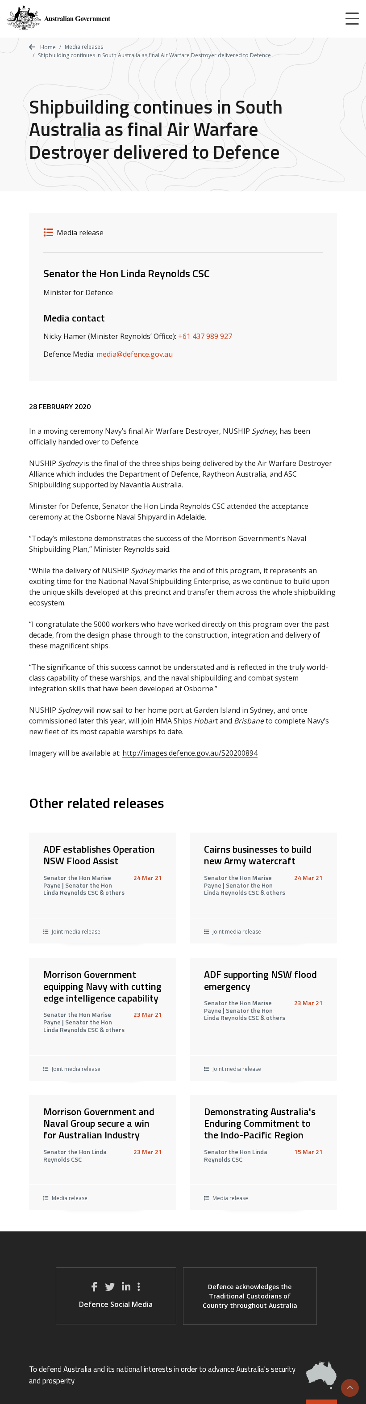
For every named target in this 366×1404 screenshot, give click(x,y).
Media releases (84, 47)
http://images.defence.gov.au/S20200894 (190, 753)
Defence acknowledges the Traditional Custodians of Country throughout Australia (250, 1296)
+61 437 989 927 (205, 336)
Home (47, 47)
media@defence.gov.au (134, 354)
